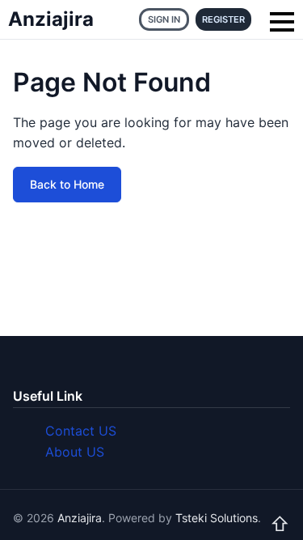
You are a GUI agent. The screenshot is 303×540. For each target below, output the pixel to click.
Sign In (164, 19)
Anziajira (51, 19)
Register (223, 19)
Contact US (80, 431)
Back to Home (67, 184)
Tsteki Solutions (216, 518)
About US (74, 452)
